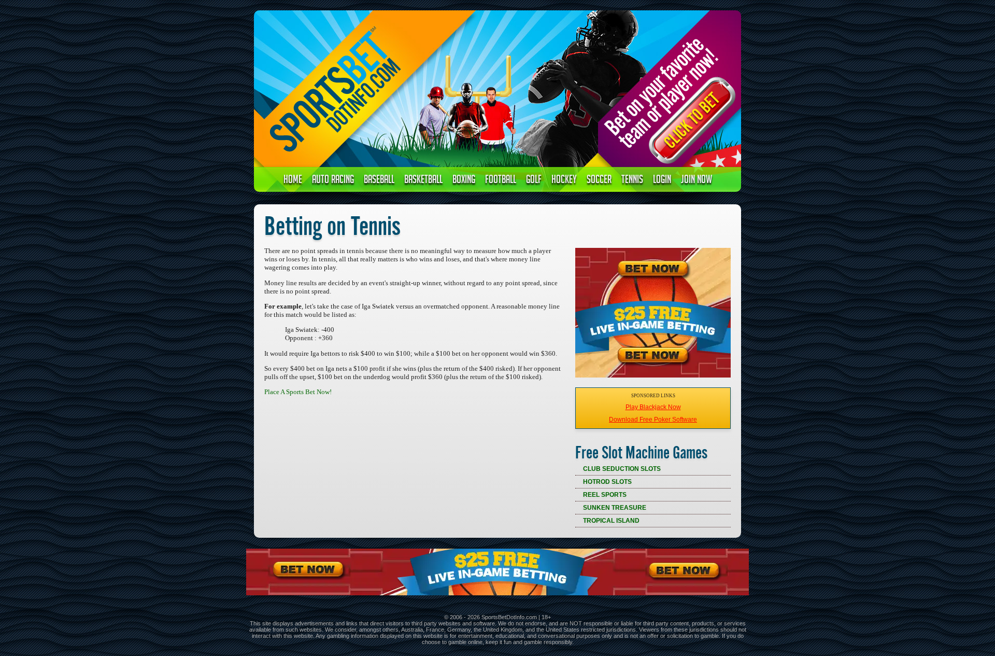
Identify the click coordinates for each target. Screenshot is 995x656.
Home (292, 181)
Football (500, 181)
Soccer (599, 181)
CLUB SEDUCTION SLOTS (622, 468)
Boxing (463, 181)
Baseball (379, 181)
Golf (534, 181)
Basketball (423, 181)
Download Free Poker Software (653, 419)
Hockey (564, 181)
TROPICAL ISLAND (611, 520)
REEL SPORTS (605, 494)
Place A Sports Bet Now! (298, 392)
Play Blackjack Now (653, 407)
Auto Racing (333, 181)
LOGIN (662, 181)
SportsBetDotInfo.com (509, 617)
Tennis (632, 181)
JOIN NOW (696, 181)
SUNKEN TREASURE (614, 507)
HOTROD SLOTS (607, 481)
